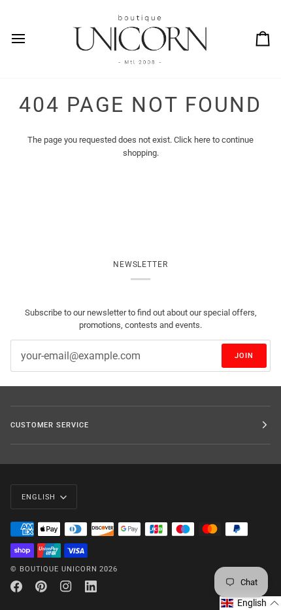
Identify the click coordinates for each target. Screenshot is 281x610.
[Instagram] (66, 586)
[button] (250, 603)
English (39, 496)
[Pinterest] (41, 586)
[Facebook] (16, 586)
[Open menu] (30, 39)
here (202, 140)
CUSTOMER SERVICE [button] (49, 424)
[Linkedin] (91, 586)
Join (244, 355)
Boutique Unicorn (58, 568)
